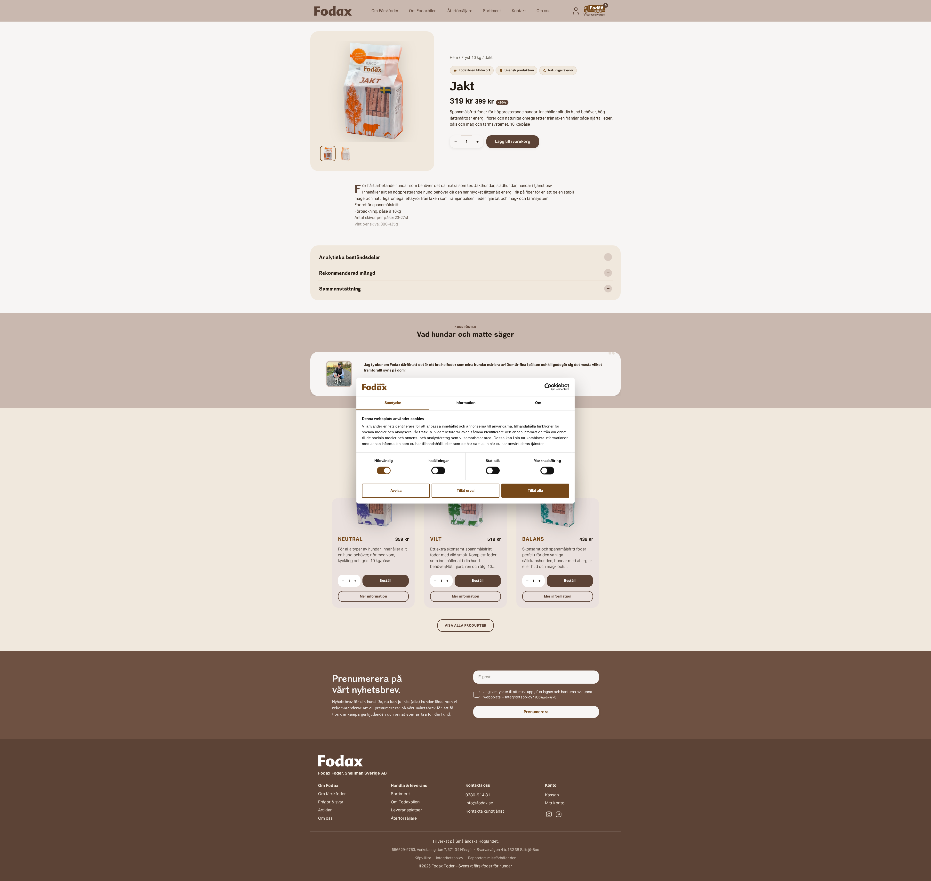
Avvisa (395, 491)
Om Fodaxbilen (422, 10)
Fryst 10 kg (471, 57)
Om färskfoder (332, 793)
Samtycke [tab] (393, 403)
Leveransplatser (406, 810)
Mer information (382, 596)
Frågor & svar (330, 802)
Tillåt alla (535, 491)
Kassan (552, 795)
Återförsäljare (459, 10)
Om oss (543, 10)
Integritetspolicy (518, 697)
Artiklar (325, 810)
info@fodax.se (479, 803)
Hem (454, 57)
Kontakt (519, 10)
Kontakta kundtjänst (485, 811)
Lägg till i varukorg (512, 141)
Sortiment (492, 10)
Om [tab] (538, 403)
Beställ (385, 580)
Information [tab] (465, 403)
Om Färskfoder (384, 10)
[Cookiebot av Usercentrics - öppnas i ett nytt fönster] (548, 386)
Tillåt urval (465, 491)
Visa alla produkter (465, 625)
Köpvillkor (423, 858)
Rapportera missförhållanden (492, 858)
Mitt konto (554, 803)
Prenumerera (536, 711)
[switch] (438, 470)
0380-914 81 (478, 795)
